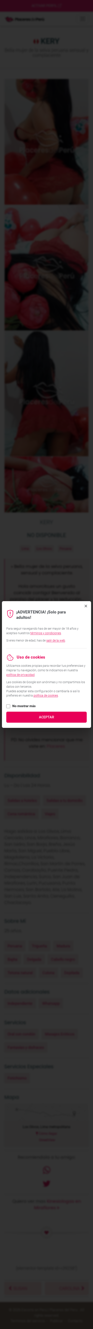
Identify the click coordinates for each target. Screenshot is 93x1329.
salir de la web (55, 640)
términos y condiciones (45, 633)
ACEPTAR (46, 717)
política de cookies (46, 695)
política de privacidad (20, 674)
